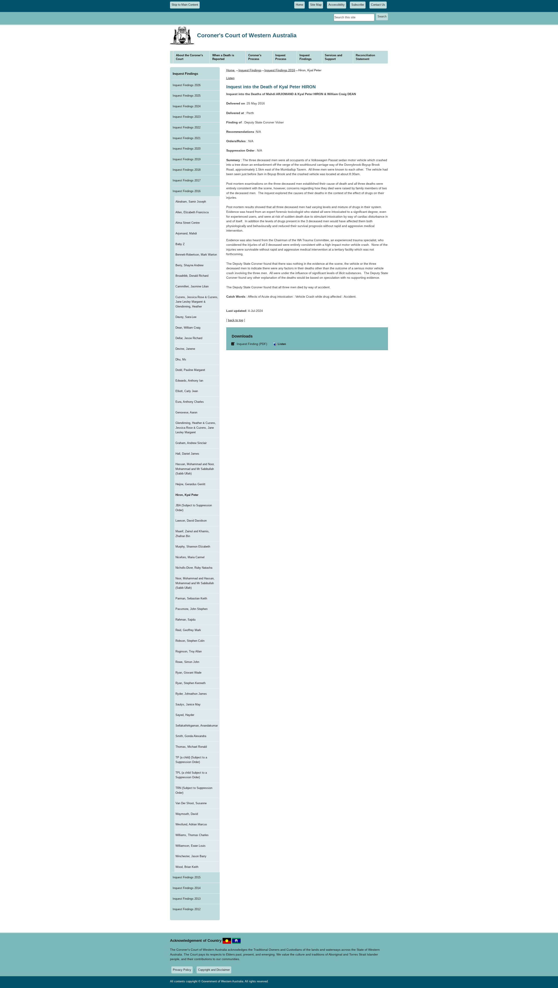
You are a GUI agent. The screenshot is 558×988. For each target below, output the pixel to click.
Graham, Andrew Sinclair (191, 443)
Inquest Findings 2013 (187, 898)
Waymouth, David (186, 814)
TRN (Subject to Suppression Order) (193, 790)
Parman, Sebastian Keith (191, 598)
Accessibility (336, 4)
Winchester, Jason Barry (190, 856)
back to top (235, 320)
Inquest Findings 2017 (187, 180)
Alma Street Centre (187, 222)
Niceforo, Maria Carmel (189, 557)
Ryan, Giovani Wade (188, 672)
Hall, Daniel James (187, 453)
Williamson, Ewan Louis (190, 845)
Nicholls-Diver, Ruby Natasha (193, 567)
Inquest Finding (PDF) (250, 344)
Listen (281, 344)
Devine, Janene (185, 348)
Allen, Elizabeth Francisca (192, 212)
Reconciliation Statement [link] (365, 57)
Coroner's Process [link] (254, 57)
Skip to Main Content (185, 4)
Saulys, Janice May (188, 704)
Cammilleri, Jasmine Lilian (192, 286)
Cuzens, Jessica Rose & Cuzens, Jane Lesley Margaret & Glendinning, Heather (196, 301)
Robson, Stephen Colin (189, 640)
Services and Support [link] (333, 57)
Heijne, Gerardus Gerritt (190, 484)
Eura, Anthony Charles (189, 401)
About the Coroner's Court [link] (189, 57)
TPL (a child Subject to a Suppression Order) (191, 775)
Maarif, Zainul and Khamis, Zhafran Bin (192, 534)
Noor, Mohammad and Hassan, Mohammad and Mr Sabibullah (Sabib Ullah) (194, 583)
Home (299, 4)
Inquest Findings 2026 (187, 85)
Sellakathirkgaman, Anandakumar (196, 725)
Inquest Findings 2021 (187, 138)
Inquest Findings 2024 (187, 106)
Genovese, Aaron (186, 412)
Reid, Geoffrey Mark (188, 630)
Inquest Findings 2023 (187, 116)
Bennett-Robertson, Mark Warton (196, 254)
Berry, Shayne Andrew (189, 265)
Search (382, 16)
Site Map (316, 4)
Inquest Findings (185, 73)
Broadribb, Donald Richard (191, 275)
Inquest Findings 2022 (187, 127)
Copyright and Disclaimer (214, 969)
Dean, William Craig (187, 327)
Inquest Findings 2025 (187, 95)
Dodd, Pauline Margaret (190, 370)
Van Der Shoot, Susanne (191, 803)
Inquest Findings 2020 (187, 148)
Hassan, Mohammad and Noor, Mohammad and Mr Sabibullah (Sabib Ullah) (194, 468)
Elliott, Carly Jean (186, 391)
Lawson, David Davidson (191, 520)
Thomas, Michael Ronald (191, 746)
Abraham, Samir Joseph (190, 201)
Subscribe (357, 4)
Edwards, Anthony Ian (189, 380)
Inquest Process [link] (280, 57)
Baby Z (180, 244)
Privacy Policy (182, 969)
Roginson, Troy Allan (188, 651)
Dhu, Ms (180, 359)
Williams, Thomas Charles (192, 835)
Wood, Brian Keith (186, 867)
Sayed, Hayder (184, 715)
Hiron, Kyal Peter (186, 495)
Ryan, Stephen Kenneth (190, 683)
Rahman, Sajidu (185, 619)
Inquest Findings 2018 (187, 169)
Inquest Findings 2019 (187, 159)
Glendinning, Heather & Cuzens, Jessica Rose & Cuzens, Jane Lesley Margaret (195, 427)
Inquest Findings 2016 (187, 191)
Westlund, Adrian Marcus (191, 824)
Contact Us (378, 4)
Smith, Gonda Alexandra (190, 736)
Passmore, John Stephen (191, 609)
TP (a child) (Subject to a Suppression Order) (191, 760)
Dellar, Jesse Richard (188, 338)
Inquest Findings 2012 (187, 909)
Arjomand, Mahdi (186, 233)
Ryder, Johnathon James (191, 693)
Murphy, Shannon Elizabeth (192, 546)
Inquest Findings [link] (305, 57)
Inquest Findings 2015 (187, 877)
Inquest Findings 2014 (187, 888)
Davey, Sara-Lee (185, 317)
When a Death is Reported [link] (223, 57)
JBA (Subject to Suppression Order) (193, 508)
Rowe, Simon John (187, 662)
